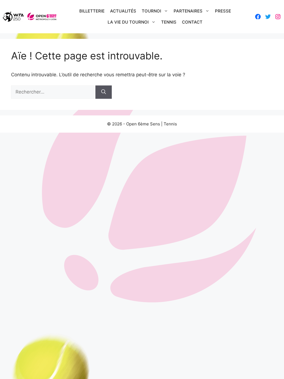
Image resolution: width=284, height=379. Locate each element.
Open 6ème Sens (143, 124)
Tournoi (151, 11)
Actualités (123, 11)
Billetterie (92, 11)
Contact (192, 22)
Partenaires (188, 11)
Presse (223, 11)
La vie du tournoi (128, 22)
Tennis (168, 22)
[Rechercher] (103, 92)
